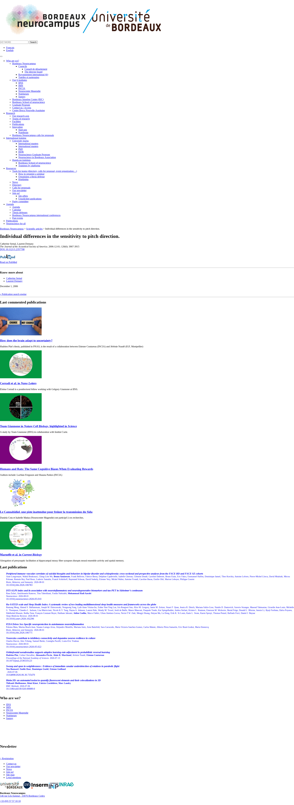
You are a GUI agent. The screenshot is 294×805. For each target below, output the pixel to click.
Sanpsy (21, 96)
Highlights (23, 179)
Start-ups (22, 129)
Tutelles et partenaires (28, 77)
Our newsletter (19, 190)
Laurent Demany (14, 281)
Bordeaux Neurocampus (24, 63)
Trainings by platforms (29, 165)
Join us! (16, 193)
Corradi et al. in (18, 383)
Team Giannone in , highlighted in (38, 426)
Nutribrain (23, 132)
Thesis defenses (19, 212)
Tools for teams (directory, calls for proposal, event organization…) (44, 171)
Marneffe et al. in (21, 554)
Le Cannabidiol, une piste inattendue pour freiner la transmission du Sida (46, 511)
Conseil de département (35, 69)
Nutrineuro (23, 94)
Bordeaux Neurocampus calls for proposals (33, 135)
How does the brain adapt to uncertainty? (26, 340)
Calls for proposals (21, 187)
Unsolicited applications (29, 198)
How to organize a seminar (31, 174)
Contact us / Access (21, 107)
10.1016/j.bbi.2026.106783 (148, 579)
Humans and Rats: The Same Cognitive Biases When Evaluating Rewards (46, 469)
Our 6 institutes (19, 80)
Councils (22, 66)
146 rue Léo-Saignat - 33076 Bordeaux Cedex (22, 796)
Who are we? (12, 60)
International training (16, 138)
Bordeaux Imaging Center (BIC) (28, 99)
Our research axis (20, 116)
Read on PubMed (8, 262)
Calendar (16, 209)
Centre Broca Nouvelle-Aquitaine (28, 110)
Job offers (23, 196)
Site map (10, 774)
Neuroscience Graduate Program (34, 154)
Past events (17, 218)
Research (10, 113)
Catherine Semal (14, 278)
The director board (33, 72)
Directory (16, 185)
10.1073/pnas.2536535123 (58, 656)
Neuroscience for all (16, 223)
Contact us (11, 763)
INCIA (21, 88)
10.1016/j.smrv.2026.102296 (150, 611)
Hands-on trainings (21, 160)
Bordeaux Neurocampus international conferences (36, 215)
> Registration (7, 758)
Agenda (10, 204)
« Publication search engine (13, 294)
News (15, 182)
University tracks (20, 140)
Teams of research (21, 118)
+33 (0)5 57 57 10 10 (10, 801)
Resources (11, 168)
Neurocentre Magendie (29, 91)
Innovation (17, 127)
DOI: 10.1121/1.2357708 (12, 249)
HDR (21, 152)
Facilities (16, 121)
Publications (18, 124)
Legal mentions (13, 777)
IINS (20, 83)
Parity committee (20, 201)
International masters (28, 143)
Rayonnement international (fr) (33, 74)
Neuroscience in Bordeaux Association (37, 157)
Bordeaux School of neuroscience (28, 102)
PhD (20, 149)
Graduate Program (21, 105)
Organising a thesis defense (31, 176)
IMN (20, 85)
